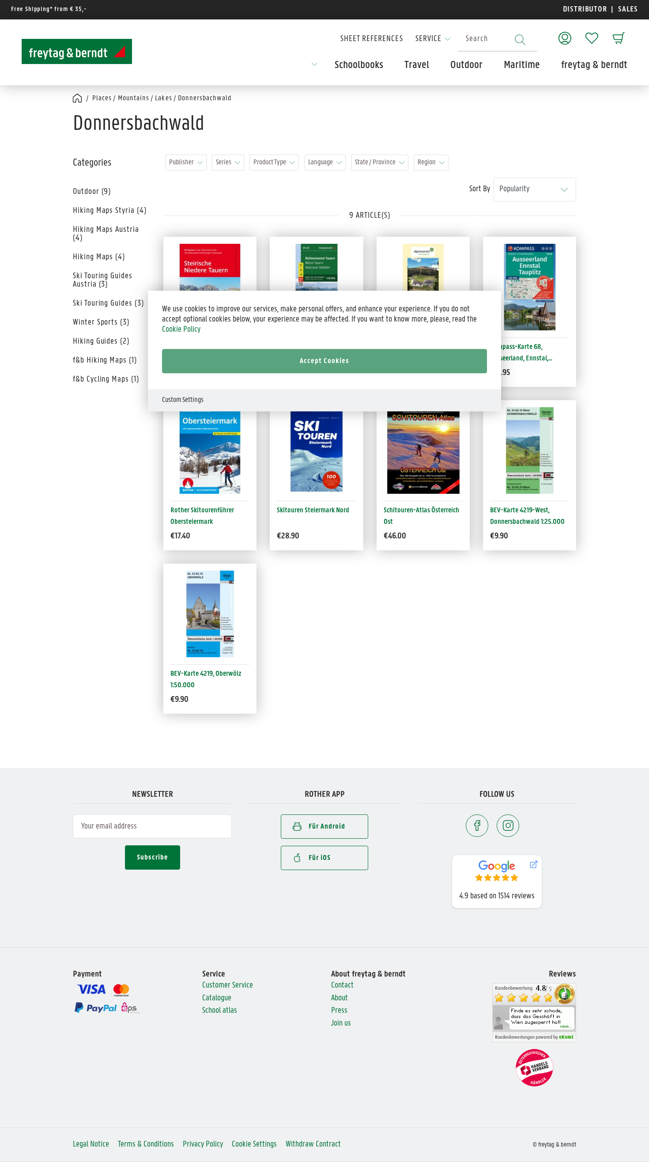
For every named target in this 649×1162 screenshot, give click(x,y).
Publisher (181, 162)
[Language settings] (314, 67)
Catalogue (216, 998)
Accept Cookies (324, 361)
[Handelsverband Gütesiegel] (534, 1068)
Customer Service (227, 985)
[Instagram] (508, 825)
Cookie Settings (254, 1144)
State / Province (375, 162)
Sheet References (371, 39)
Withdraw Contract (313, 1144)
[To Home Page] (77, 51)
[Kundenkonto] (564, 33)
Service (428, 39)
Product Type (269, 162)
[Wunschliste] (591, 33)
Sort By (479, 189)
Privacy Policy (203, 1144)
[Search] (520, 39)
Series (223, 162)
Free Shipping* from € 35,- (49, 9)
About (339, 998)
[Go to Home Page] (78, 98)
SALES (627, 9)
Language (320, 162)
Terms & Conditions (146, 1144)
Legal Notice (91, 1144)
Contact (342, 985)
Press (339, 1011)
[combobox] (497, 39)
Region (427, 162)
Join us (341, 1023)
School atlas (219, 1011)
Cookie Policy (181, 329)
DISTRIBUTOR (587, 9)
